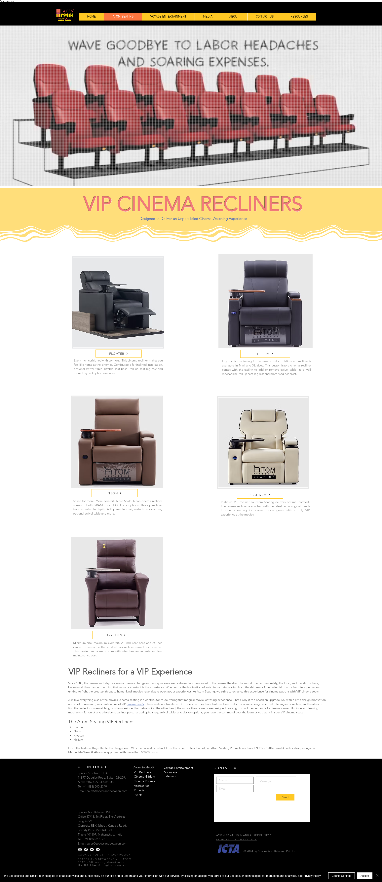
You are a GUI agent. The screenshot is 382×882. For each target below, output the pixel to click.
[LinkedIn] (98, 849)
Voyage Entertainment (178, 768)
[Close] (377, 875)
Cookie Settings (341, 876)
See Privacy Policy (309, 876)
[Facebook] (86, 849)
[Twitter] (92, 849)
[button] (299, 17)
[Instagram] (80, 849)
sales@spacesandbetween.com (107, 791)
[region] (265, 301)
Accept (365, 876)
